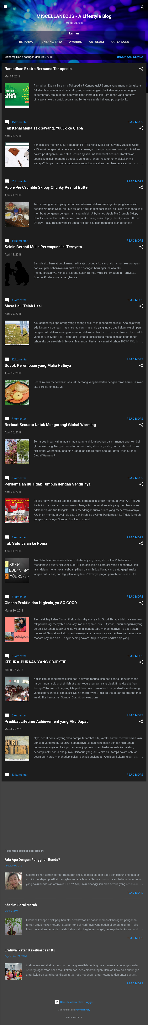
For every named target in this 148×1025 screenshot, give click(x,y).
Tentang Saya (51, 42)
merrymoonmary (82, 1010)
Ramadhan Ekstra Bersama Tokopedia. (39, 68)
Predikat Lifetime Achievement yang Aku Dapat (46, 721)
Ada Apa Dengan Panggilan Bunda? (32, 860)
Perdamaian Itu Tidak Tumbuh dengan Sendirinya (48, 484)
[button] (141, 69)
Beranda (26, 42)
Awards (75, 42)
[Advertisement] (74, 812)
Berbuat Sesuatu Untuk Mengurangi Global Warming (50, 424)
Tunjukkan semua (129, 57)
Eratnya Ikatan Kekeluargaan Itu (30, 950)
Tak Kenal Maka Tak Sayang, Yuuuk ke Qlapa (44, 128)
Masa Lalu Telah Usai (23, 306)
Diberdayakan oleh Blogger (76, 1002)
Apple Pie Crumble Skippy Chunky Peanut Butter (47, 187)
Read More (135, 122)
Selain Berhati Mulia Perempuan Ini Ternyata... (45, 246)
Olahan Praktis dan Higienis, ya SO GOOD (41, 602)
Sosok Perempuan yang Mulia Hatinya (38, 365)
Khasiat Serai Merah (21, 905)
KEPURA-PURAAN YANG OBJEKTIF (35, 662)
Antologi (96, 42)
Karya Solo (120, 42)
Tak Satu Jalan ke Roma (26, 543)
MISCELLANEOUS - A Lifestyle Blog (74, 16)
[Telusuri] (142, 8)
